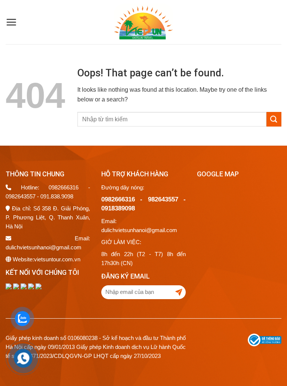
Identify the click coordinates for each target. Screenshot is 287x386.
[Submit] (273, 119)
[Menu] (11, 22)
